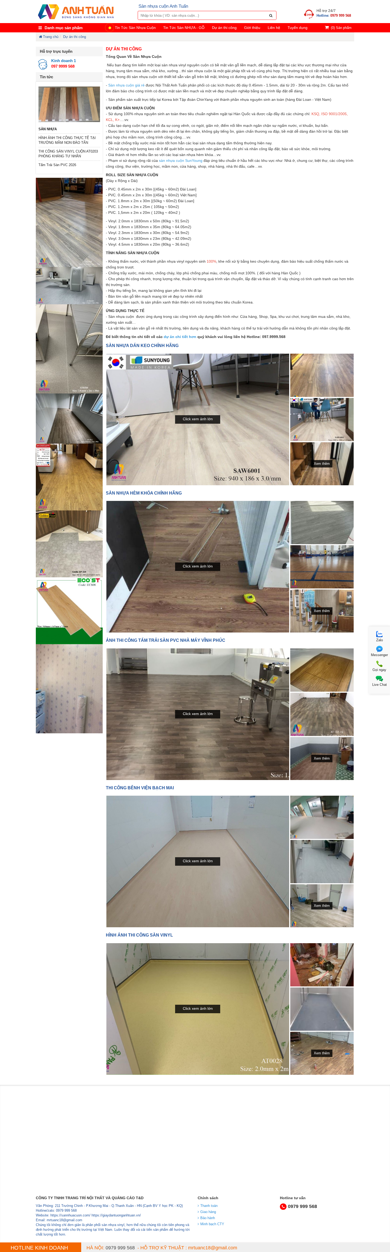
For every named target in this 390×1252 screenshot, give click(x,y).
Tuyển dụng (297, 27)
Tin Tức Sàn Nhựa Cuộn (135, 27)
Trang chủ (50, 37)
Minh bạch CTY (212, 1224)
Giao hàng (208, 1212)
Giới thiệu (252, 27)
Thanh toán (209, 1206)
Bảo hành (207, 1218)
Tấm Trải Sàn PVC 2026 (57, 165)
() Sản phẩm (341, 28)
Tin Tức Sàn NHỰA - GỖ (184, 27)
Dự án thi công (224, 27)
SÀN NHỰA (47, 129)
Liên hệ (274, 27)
